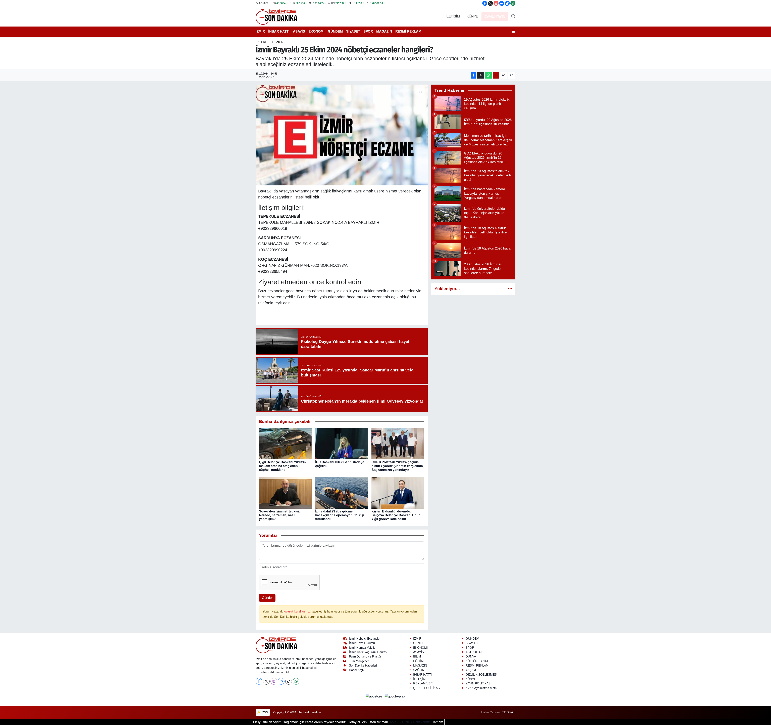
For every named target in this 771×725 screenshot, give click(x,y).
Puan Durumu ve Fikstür (365, 656)
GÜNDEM (335, 31)
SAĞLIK (418, 670)
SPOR (368, 31)
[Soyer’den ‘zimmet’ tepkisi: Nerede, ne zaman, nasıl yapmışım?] (285, 492)
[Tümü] (510, 289)
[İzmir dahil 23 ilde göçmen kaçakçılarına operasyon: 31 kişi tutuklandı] (341, 492)
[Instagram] (273, 681)
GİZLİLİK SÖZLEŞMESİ (482, 674)
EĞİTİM (418, 661)
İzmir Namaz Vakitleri (363, 647)
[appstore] (374, 696)
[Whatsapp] (296, 681)
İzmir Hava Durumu (362, 643)
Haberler (263, 42)
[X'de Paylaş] (480, 75)
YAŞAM (471, 670)
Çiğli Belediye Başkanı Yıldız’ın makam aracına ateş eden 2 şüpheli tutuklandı (282, 465)
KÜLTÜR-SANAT (477, 661)
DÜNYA (471, 656)
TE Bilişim (508, 712)
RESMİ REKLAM (408, 31)
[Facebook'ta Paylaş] (473, 75)
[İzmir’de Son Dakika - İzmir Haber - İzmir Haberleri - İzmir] (277, 16)
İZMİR (260, 31)
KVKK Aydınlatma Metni (481, 688)
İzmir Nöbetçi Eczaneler (364, 638)
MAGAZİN (384, 31)
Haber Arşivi (357, 670)
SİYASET (353, 31)
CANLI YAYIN (494, 16)
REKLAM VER (423, 683)
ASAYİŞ (299, 31)
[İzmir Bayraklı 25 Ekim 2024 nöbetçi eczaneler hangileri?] (342, 135)
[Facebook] (259, 681)
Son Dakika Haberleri (363, 665)
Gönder (267, 598)
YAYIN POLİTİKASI (478, 683)
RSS (264, 712)
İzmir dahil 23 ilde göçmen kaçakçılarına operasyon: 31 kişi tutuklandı (339, 515)
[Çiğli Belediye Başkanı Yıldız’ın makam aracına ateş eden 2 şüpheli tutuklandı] (285, 443)
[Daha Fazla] (496, 75)
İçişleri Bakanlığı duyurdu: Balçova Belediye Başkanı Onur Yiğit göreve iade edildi (395, 515)
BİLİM (417, 656)
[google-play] (395, 696)
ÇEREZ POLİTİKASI (427, 688)
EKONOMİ (316, 31)
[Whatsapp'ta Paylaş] (488, 75)
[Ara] (513, 16)
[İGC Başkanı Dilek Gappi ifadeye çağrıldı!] (341, 443)
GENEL (418, 643)
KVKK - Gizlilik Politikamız (410, 722)
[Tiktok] (288, 681)
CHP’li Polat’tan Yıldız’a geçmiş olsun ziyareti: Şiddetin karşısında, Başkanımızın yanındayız (397, 465)
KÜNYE (472, 16)
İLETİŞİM (453, 16)
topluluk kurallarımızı (297, 611)
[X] (266, 681)
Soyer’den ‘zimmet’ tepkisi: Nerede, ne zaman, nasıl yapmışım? (279, 515)
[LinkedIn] (281, 681)
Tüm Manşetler (359, 661)
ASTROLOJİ (474, 652)
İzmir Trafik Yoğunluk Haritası (368, 652)
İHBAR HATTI (279, 31)
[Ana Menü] (513, 31)
